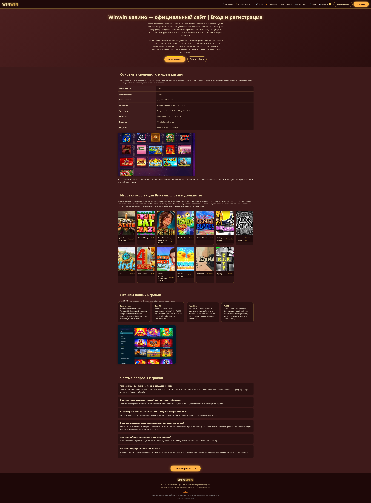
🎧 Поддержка (228, 4)
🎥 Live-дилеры (300, 4)
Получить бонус (197, 59)
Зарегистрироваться (185, 468)
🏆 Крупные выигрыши (244, 4)
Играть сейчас (174, 59)
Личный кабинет (343, 4)
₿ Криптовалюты (286, 4)
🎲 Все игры (324, 4)
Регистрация (361, 4)
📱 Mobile (312, 4)
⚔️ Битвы (259, 4)
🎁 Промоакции (271, 4)
